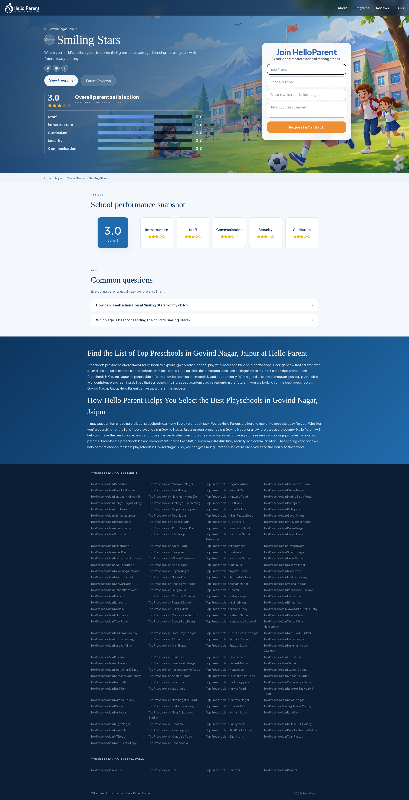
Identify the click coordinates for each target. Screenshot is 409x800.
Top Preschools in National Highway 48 (116, 496)
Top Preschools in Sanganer (166, 552)
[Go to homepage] (22, 8)
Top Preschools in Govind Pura (225, 657)
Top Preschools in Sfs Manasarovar (113, 515)
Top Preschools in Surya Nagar (110, 724)
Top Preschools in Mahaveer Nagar (170, 484)
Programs (361, 8)
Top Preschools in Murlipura (108, 712)
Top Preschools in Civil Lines (224, 503)
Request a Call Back (306, 127)
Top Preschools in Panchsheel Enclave (288, 590)
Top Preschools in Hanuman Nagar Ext (172, 496)
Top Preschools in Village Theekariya (172, 558)
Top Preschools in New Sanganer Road (116, 571)
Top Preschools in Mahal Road (110, 545)
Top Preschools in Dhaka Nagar (284, 490)
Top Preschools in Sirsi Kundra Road (229, 730)
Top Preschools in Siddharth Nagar (286, 675)
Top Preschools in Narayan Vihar (111, 645)
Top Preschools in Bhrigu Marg (283, 602)
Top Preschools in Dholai (107, 706)
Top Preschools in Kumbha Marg (226, 609)
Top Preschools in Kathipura (224, 564)
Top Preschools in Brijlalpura (282, 509)
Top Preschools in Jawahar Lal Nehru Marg (290, 609)
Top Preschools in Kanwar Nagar (111, 583)
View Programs (61, 80)
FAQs (400, 8)
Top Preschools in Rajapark (108, 602)
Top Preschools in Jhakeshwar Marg (171, 706)
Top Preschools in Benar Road (110, 484)
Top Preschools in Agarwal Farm (226, 571)
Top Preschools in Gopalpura (283, 657)
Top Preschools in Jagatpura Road (228, 484)
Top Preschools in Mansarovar (225, 669)
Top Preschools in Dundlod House (113, 490)
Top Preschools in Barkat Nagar (284, 528)
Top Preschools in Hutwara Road (227, 496)
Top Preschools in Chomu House (169, 639)
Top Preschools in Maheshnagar (284, 639)
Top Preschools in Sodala (107, 609)
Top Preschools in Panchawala (168, 743)
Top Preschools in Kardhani (165, 724)
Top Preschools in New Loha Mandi (228, 528)
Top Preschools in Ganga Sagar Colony (116, 503)
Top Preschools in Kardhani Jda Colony (116, 675)
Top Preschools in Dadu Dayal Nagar (172, 633)
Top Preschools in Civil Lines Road (112, 564)
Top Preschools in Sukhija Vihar (168, 609)
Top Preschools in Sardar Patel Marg (171, 621)
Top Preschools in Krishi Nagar (167, 645)
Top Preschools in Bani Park (108, 688)
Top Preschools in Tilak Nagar (167, 534)
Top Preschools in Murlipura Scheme (171, 596)
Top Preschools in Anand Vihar (225, 545)
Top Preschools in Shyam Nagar (168, 571)
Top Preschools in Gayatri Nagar (284, 515)
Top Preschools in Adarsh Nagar (169, 675)
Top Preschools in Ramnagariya (168, 730)
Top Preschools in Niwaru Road (168, 577)
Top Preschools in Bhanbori (166, 682)
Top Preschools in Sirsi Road (109, 534)
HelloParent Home (138, 793)
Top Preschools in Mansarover (283, 596)
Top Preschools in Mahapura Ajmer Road (174, 669)
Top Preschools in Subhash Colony (228, 577)
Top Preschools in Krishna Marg (226, 602)
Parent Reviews (98, 80)
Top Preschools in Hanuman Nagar (228, 558)
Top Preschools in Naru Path (109, 682)
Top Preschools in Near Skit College (114, 743)
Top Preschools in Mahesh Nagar (227, 615)
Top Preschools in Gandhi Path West (114, 590)
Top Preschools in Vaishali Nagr (168, 521)
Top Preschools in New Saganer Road (172, 700)
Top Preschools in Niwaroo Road (112, 577)
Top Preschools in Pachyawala (225, 724)
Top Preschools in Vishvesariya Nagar (288, 682)
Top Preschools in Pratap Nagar (226, 645)
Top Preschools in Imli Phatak (109, 615)
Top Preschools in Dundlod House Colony (291, 730)
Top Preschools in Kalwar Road (226, 688)
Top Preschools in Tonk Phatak (283, 736)
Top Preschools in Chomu (222, 590)
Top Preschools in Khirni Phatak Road (229, 515)
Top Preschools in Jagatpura (166, 688)
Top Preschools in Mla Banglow (111, 521)
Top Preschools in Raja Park (281, 712)
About (343, 8)
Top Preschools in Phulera (107, 657)
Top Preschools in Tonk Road (109, 621)
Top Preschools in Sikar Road (282, 571)
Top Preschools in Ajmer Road (167, 545)
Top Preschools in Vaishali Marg (226, 490)
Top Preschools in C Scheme (109, 509)
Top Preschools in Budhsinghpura (227, 682)
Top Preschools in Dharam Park (226, 706)
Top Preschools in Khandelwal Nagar (172, 583)
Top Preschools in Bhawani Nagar (227, 700)
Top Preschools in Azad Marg (167, 490)
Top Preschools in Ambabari (109, 663)
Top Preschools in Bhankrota (224, 736)
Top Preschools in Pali (162, 770)
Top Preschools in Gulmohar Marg (112, 639)
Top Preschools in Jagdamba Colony (287, 706)
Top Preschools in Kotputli (108, 596)
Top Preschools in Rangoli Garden (170, 602)
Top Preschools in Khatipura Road (170, 736)
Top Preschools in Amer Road (109, 552)
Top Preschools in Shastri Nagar (284, 552)
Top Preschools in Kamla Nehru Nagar (172, 663)
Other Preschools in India (107, 793)
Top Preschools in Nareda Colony (112, 700)
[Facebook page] (64, 68)
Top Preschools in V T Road (108, 736)
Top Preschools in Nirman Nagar (226, 712)
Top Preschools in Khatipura (166, 657)
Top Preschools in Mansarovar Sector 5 (231, 621)
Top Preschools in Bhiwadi (223, 770)
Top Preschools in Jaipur (106, 770)
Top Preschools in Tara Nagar (167, 515)
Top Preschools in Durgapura (167, 590)
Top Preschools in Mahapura (282, 503)
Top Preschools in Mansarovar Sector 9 (173, 615)
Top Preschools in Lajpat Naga (283, 534)
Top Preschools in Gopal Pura (225, 521)
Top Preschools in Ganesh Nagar (227, 663)
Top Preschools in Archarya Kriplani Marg (174, 503)
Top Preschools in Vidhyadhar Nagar (287, 521)
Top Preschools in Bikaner (280, 770)
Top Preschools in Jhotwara (223, 552)
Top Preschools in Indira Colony (226, 509)
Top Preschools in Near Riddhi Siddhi (287, 633)
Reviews (382, 8)
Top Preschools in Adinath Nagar (227, 583)
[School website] (56, 68)
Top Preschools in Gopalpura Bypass (172, 509)
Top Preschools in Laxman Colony (285, 669)
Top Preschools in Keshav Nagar (284, 564)
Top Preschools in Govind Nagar (284, 545)
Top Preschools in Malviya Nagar (227, 596)
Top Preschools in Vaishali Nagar (285, 583)
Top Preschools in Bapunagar (167, 564)
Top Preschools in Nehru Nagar (283, 558)
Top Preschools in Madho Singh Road (288, 496)
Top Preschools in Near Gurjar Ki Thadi (115, 669)
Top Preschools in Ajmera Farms (111, 528)
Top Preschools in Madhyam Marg (285, 577)
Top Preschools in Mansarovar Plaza (287, 484)
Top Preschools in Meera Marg (110, 730)
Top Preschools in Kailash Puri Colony (288, 724)
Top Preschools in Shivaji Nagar (284, 700)
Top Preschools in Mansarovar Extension (117, 558)
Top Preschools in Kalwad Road (284, 615)
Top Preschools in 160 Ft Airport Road (172, 528)
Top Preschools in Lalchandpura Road (230, 675)
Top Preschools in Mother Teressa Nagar (232, 633)
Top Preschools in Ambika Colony (227, 639)
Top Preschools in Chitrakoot (282, 663)
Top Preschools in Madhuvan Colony (114, 633)
